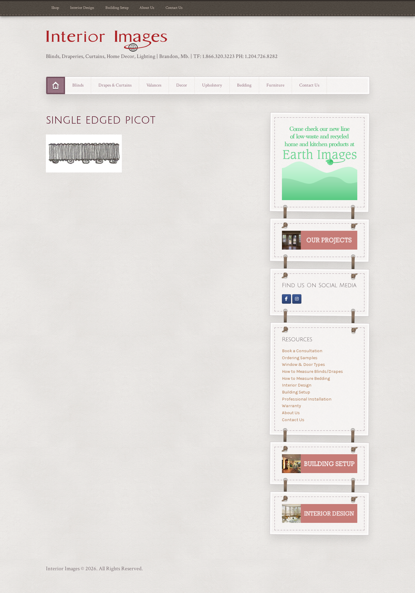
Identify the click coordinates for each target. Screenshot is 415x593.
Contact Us (174, 7)
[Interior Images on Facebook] (286, 298)
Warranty (291, 405)
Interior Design (82, 7)
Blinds (78, 85)
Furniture (275, 85)
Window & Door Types (303, 364)
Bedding (244, 85)
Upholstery (212, 85)
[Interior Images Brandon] (296, 298)
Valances (153, 85)
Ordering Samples (299, 357)
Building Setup (117, 7)
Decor (181, 85)
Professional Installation (306, 399)
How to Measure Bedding (306, 378)
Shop (55, 7)
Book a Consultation (302, 350)
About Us (146, 7)
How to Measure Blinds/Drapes (312, 371)
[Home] (55, 85)
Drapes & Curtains (115, 85)
